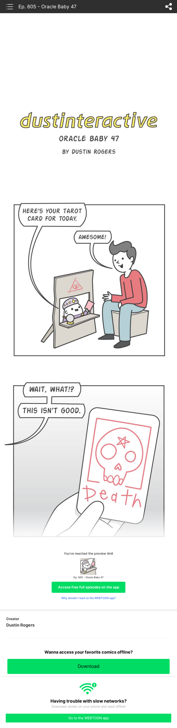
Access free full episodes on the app (88, 587)
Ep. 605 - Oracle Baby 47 (47, 6)
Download (88, 666)
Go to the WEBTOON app (88, 718)
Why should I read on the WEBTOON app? (88, 598)
